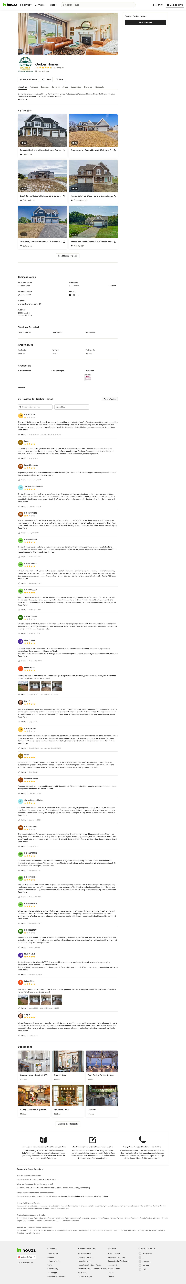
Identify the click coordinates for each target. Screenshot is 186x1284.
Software (40, 4)
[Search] (63, 4)
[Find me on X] (74, 295)
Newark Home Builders (70, 1206)
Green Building (138, 1230)
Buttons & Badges (85, 1276)
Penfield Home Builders (129, 1206)
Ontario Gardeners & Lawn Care (77, 1218)
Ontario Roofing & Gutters (150, 1218)
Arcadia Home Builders (59, 1208)
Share (48, 79)
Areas (65, 87)
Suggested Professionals (118, 1261)
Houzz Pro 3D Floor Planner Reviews (92, 1269)
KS (20, 466)
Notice (57, 1261)
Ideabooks (99, 87)
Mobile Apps (52, 1272)
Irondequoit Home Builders (28, 1206)
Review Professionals (116, 1257)
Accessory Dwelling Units (121, 1230)
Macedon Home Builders (50, 1206)
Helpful (23, 434)
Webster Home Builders (39, 1208)
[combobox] (98, 4)
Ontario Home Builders (90, 1206)
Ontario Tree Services (70, 1221)
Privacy (50, 1261)
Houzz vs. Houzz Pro (86, 1257)
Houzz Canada (114, 1253)
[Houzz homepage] (10, 4)
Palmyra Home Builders (109, 1206)
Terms (50, 1265)
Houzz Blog (147, 1253)
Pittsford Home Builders (149, 1206)
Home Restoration (32, 1233)
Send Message (145, 22)
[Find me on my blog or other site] (78, 295)
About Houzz (52, 1253)
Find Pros (25, 4)
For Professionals (84, 1253)
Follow (113, 286)
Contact (111, 1272)
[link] (21, 387)
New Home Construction (27, 1230)
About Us (22, 87)
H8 (20, 617)
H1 (20, 415)
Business (44, 87)
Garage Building (152, 1230)
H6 (20, 514)
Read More (22, 99)
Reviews (88, 87)
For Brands (82, 1272)
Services (55, 87)
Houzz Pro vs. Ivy (84, 1261)
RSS (144, 1269)
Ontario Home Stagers (100, 1218)
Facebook (146, 1261)
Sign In (111, 1276)
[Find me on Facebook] (70, 295)
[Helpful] (19, 434)
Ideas (52, 4)
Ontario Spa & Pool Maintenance (47, 1221)
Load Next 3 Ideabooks (68, 1124)
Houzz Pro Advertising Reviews (90, 1265)
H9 (20, 540)
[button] (68, 379)
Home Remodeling (46, 1230)
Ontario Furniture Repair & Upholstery (49, 1218)
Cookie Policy (52, 1269)
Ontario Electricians (25, 1218)
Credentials (76, 87)
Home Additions (61, 1230)
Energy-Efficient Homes (78, 1230)
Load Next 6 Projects (67, 256)
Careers (50, 1257)
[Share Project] (63, 150)
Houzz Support (114, 1269)
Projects (34, 87)
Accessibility (113, 1265)
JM (20, 487)
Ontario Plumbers (131, 1218)
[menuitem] (26, 5)
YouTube (145, 1265)
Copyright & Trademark (56, 1276)
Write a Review (110, 399)
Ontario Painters (116, 1218)
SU (20, 442)
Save (61, 79)
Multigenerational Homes (100, 1230)
